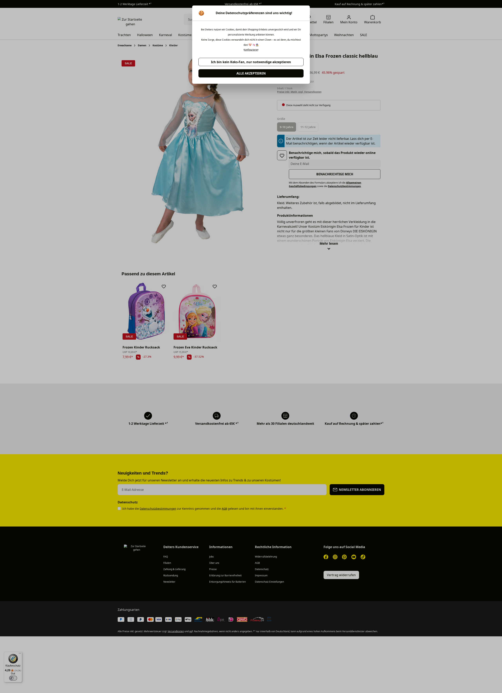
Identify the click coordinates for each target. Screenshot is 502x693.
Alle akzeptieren (251, 73)
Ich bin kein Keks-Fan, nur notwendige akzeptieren (251, 62)
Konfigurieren (251, 49)
